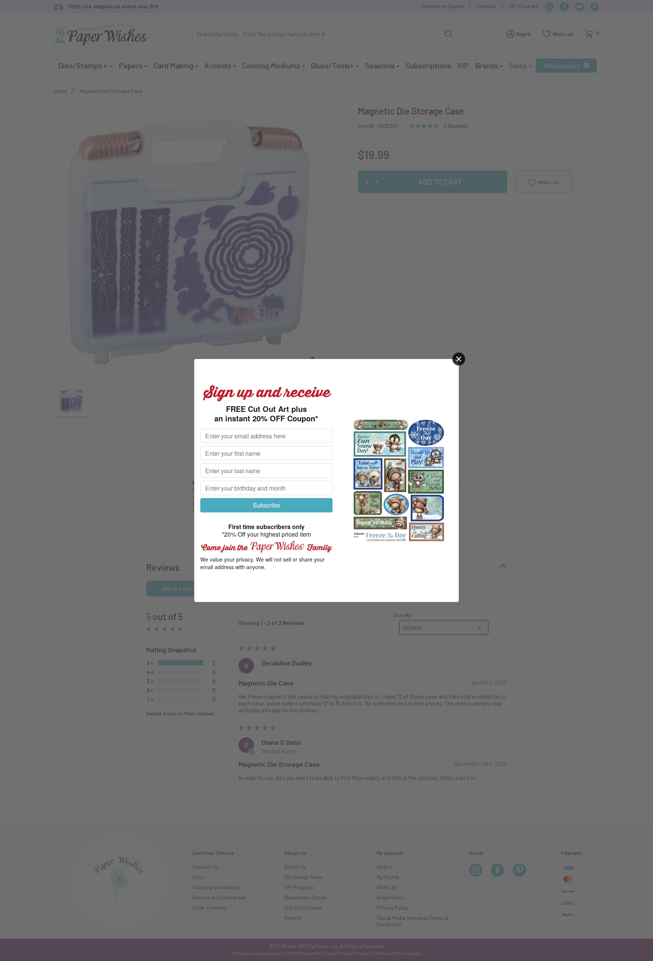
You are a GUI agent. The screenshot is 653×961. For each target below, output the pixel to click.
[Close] (458, 359)
